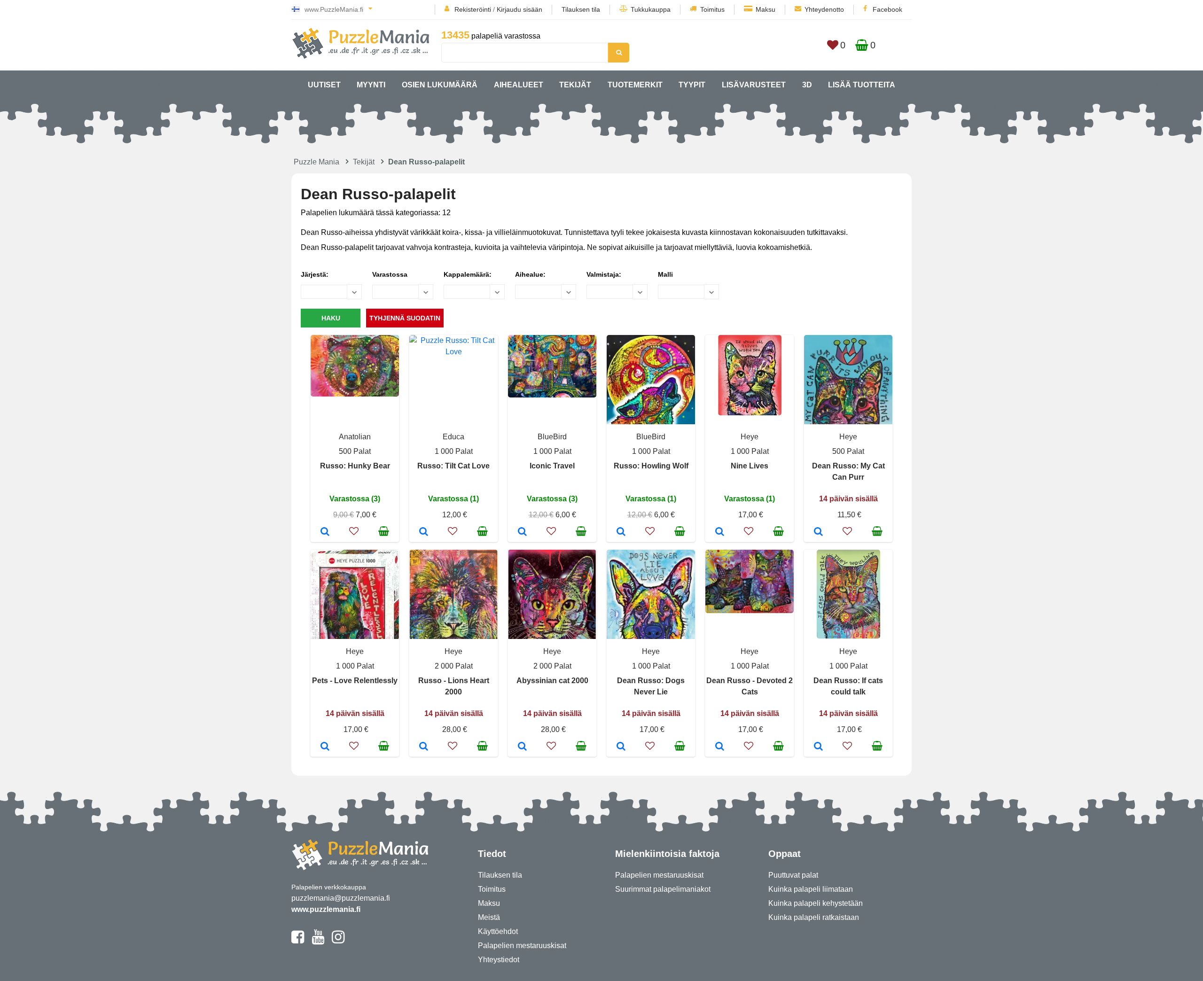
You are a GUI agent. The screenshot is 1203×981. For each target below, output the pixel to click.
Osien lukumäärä (439, 85)
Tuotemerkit (635, 85)
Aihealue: (530, 274)
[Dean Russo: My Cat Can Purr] (818, 532)
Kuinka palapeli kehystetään (815, 903)
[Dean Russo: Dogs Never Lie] (621, 747)
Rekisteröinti (472, 9)
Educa (453, 437)
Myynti (371, 85)
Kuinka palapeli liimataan (810, 889)
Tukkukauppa (651, 9)
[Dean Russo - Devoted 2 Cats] (719, 747)
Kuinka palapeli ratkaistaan (813, 917)
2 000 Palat (454, 666)
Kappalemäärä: (468, 274)
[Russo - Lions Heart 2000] (423, 747)
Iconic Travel (552, 466)
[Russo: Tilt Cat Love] (423, 532)
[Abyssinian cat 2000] (522, 747)
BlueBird (552, 437)
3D (807, 85)
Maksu (765, 9)
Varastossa (389, 274)
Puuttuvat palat (793, 875)
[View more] (355, 394)
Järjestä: (314, 274)
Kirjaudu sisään (519, 9)
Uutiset (324, 85)
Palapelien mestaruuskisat (522, 946)
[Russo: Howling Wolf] (621, 532)
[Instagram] (338, 941)
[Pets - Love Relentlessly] (324, 747)
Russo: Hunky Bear (355, 466)
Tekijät (575, 85)
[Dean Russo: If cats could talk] (818, 747)
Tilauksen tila (581, 9)
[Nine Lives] (719, 532)
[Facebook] (297, 941)
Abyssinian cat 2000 (552, 681)
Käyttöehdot (498, 931)
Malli (665, 274)
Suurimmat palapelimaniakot (663, 889)
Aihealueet (518, 85)
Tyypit (692, 85)
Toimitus (712, 9)
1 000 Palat (454, 451)
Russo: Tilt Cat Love (453, 466)
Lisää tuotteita (861, 85)
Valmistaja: (603, 274)
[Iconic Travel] (522, 532)
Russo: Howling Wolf (651, 466)
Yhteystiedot (498, 960)
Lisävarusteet (754, 85)
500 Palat (355, 451)
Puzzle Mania (316, 162)
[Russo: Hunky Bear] (324, 532)
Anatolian (355, 437)
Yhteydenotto (824, 9)
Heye (749, 437)
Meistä (489, 917)
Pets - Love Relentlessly (355, 681)
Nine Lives (749, 466)
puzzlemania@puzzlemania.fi (340, 898)
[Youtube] (318, 941)
